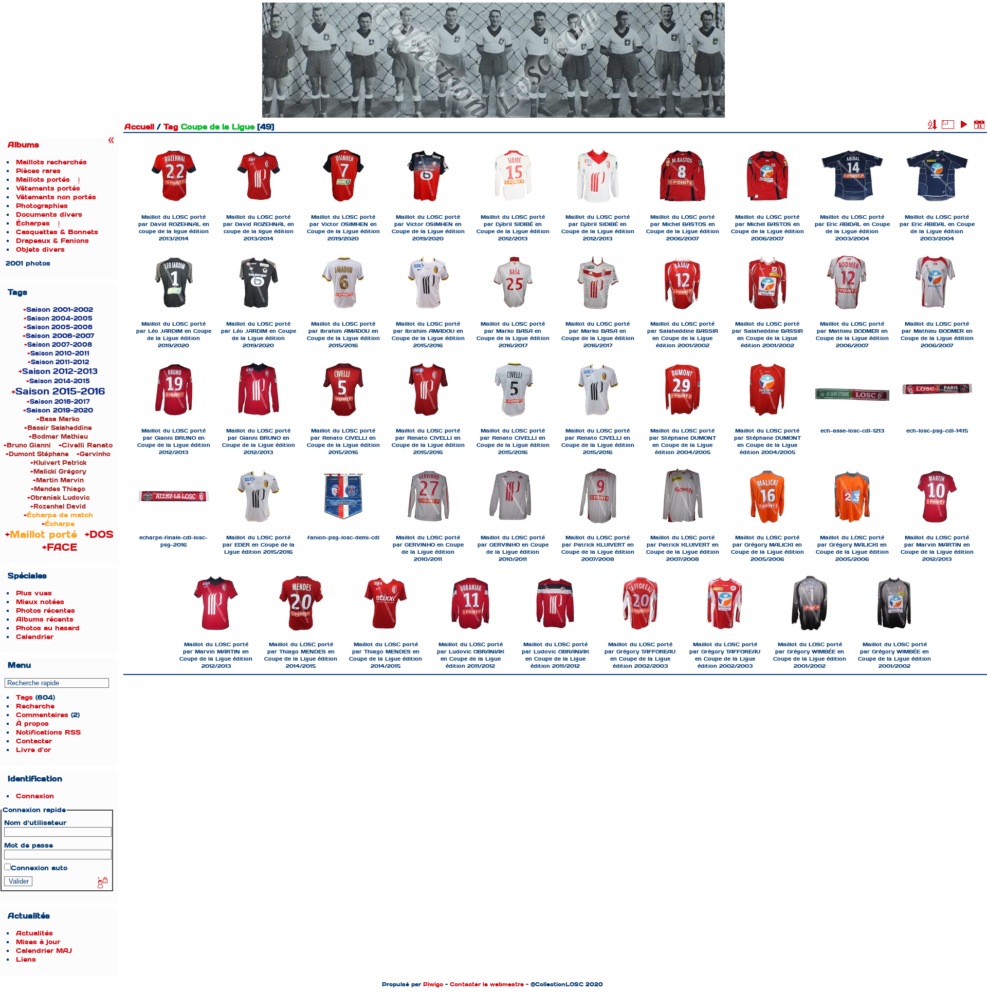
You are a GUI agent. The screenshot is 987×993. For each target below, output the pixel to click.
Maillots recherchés (51, 162)
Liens (26, 959)
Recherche (35, 706)
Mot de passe (28, 845)
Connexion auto (39, 868)
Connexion (35, 796)
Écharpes (33, 223)
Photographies (42, 205)
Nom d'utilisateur (35, 822)
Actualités (34, 933)
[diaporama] (963, 124)
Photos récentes (45, 610)
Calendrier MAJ (44, 950)
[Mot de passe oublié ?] (101, 883)
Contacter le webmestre (487, 984)
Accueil (139, 127)
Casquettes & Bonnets (57, 232)
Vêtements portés (48, 188)
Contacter (34, 741)
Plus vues (34, 593)
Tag (170, 127)
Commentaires (42, 714)
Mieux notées (40, 601)
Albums (23, 145)
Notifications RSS (48, 732)
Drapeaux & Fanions (52, 240)
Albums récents (45, 619)
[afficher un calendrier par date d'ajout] (979, 124)
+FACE (59, 547)
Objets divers (40, 249)
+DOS (99, 534)
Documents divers (49, 214)
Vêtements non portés (56, 197)
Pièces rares (38, 170)
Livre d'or (33, 749)
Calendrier (34, 636)
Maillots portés (43, 179)
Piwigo (433, 984)
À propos (32, 723)
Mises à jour (38, 942)
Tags (24, 697)
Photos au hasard (48, 628)
